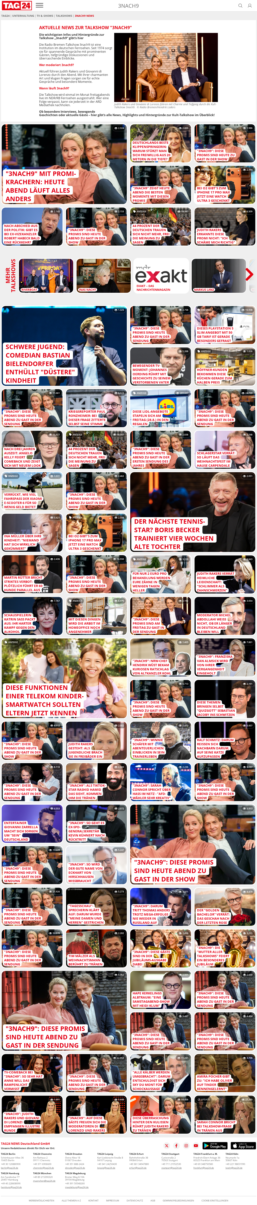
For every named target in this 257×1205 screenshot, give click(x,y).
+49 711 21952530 (171, 1164)
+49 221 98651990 (235, 1164)
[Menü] (39, 5)
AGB (153, 1200)
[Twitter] (166, 1145)
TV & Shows (45, 15)
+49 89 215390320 (43, 1177)
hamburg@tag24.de (11, 1187)
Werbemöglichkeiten (41, 1200)
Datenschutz (135, 1200)
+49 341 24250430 (107, 1164)
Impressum (112, 1200)
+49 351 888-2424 (74, 1164)
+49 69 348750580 (203, 1164)
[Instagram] (186, 1145)
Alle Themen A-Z (71, 1200)
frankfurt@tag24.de (203, 1167)
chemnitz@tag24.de (43, 1167)
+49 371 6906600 (42, 1164)
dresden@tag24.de (75, 1167)
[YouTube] (196, 1145)
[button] (249, 5)
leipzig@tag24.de (106, 1167)
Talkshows (64, 15)
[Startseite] (17, 5)
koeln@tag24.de (234, 1167)
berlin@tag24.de (9, 1167)
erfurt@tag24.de (138, 1167)
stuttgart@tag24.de (171, 1167)
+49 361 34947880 (139, 1164)
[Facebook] (176, 1145)
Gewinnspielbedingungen (178, 1200)
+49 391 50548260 (75, 1183)
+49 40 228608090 (11, 1183)
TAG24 (5, 15)
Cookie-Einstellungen (214, 1200)
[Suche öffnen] (240, 5)
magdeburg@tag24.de (77, 1187)
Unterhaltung (23, 15)
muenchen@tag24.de (44, 1180)
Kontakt (93, 1200)
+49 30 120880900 (11, 1164)
